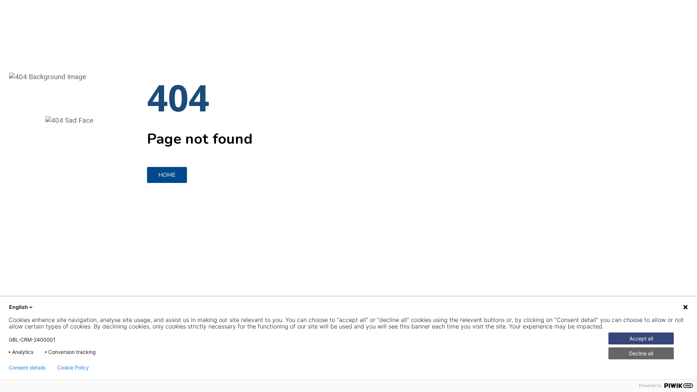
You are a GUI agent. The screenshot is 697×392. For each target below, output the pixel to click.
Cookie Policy (73, 368)
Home (167, 175)
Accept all (641, 338)
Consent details (27, 368)
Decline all (641, 353)
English (18, 307)
